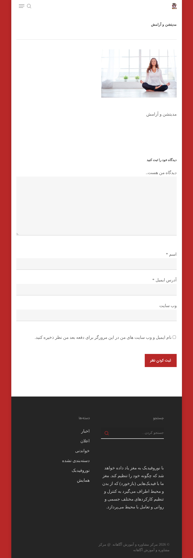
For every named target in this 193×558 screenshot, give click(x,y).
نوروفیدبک (81, 470)
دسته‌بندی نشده (76, 460)
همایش (83, 480)
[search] (29, 6)
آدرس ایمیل (164, 280)
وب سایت (168, 305)
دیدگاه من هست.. (161, 172)
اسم (171, 254)
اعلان (85, 441)
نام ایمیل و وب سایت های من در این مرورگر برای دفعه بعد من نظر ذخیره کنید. (103, 337)
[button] (21, 6)
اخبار (85, 431)
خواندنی (82, 450)
